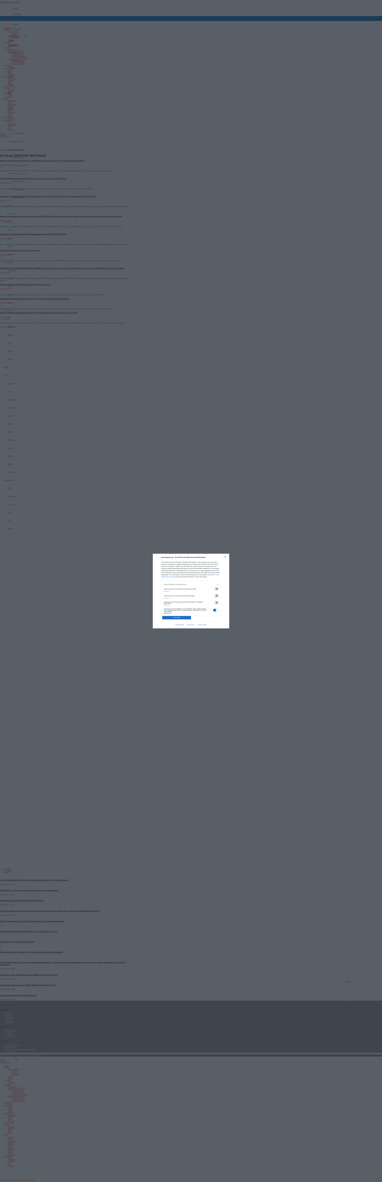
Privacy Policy (202, 625)
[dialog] (191, 591)
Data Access (191, 625)
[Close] (225, 557)
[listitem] (191, 584)
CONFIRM (176, 617)
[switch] (215, 589)
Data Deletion (179, 625)
